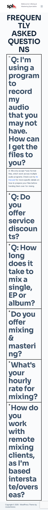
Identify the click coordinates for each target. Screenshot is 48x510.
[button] (24, 111)
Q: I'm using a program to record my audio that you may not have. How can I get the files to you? (24, 111)
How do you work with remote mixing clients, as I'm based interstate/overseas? (23, 451)
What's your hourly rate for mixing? (23, 380)
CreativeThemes (10, 507)
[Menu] (42, 6)
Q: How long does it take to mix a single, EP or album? (22, 275)
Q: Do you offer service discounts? (23, 216)
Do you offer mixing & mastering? (22, 334)
